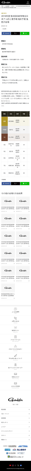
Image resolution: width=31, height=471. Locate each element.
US (13, 404)
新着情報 (3, 418)
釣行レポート (4, 422)
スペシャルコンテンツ (6, 431)
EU (17, 404)
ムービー (3, 426)
